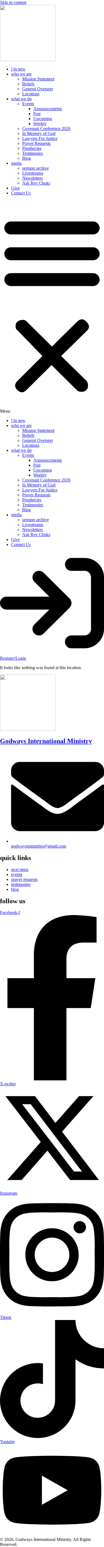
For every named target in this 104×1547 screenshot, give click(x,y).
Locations (30, 93)
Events (28, 103)
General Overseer (37, 88)
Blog (26, 158)
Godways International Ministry (46, 741)
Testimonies (32, 153)
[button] (52, 307)
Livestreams (32, 173)
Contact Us (21, 193)
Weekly (40, 123)
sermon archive (35, 168)
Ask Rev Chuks (36, 183)
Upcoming (42, 118)
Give (15, 188)
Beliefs (28, 84)
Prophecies (31, 148)
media (16, 163)
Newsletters (32, 178)
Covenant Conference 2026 (46, 128)
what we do (21, 98)
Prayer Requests (36, 143)
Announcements (47, 108)
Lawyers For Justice (39, 138)
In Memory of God (38, 133)
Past (36, 113)
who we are (21, 74)
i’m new (18, 69)
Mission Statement (38, 79)
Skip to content (13, 2)
